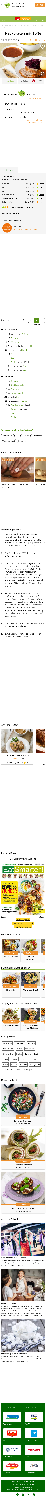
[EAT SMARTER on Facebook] (12, 1494)
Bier (18, 397)
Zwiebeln (15, 338)
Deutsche (37, 1054)
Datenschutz (29, 1482)
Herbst (33, 1059)
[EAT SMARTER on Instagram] (23, 1494)
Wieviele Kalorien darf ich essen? (34, 121)
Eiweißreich (11, 990)
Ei (11, 354)
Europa (28, 1054)
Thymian (26, 366)
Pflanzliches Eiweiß (30, 990)
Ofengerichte (8, 1054)
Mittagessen (35, 1064)
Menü (3, 20)
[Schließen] (1, 5)
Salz (12, 358)
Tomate (25, 435)
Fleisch (14, 1064)
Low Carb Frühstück (11, 957)
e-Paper (42, 917)
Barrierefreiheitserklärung (16, 1490)
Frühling (14, 1059)
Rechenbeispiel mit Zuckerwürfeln (15, 1354)
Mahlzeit (23, 1064)
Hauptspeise (28, 1070)
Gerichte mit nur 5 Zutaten (23, 1208)
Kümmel (14, 409)
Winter (5, 1064)
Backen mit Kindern (9, 1303)
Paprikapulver (17, 405)
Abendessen (7, 1070)
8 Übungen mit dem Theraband (13, 1258)
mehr (41, 184)
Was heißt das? (35, 98)
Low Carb (31, 1043)
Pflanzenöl (15, 342)
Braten (19, 1049)
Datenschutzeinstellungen (23, 1484)
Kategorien (36, 1490)
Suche (38, 20)
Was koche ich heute (11, 1025)
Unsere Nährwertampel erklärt (22, 207)
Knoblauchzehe (17, 385)
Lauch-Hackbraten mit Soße (17, 755)
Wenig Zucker (8, 1049)
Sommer (24, 1059)
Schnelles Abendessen (23, 1121)
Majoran (26, 370)
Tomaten (23, 401)
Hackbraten (7, 1043)
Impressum (16, 1482)
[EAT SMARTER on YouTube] (34, 1494)
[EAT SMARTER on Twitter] (28, 1494)
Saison (5, 1059)
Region (19, 1054)
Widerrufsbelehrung (23, 1487)
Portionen (36, 324)
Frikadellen (29, 1049)
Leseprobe (5, 917)
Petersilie (29, 346)
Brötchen (26, 334)
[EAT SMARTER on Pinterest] (17, 1494)
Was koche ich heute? (23, 1165)
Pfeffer (14, 362)
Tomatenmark (17, 393)
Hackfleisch (26, 350)
